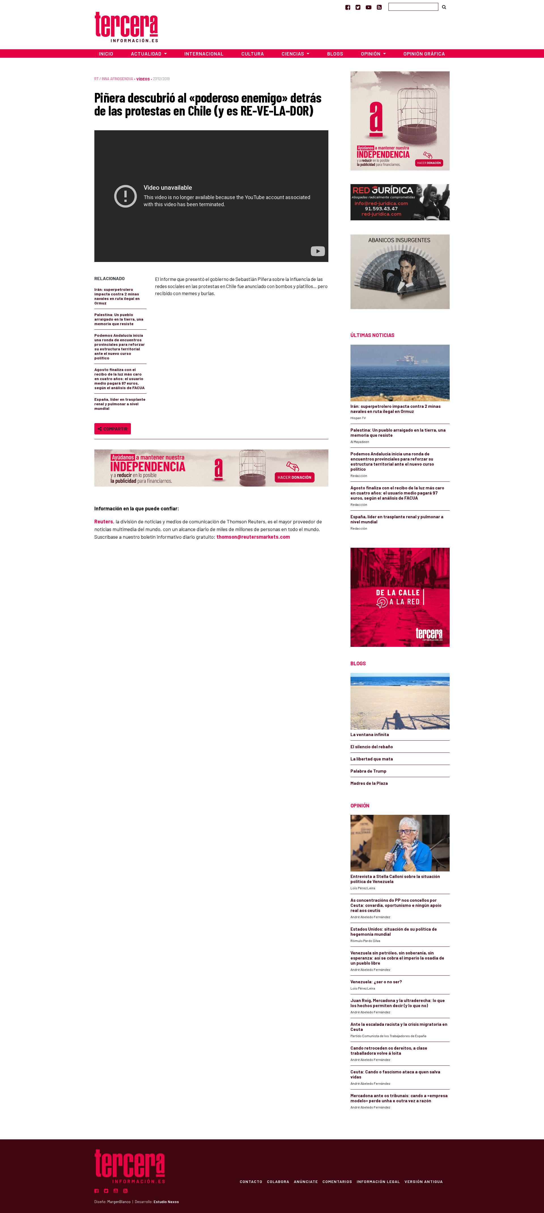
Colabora (278, 1181)
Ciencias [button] (293, 53)
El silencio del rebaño (371, 746)
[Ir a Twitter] (358, 7)
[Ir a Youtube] (368, 7)
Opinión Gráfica (424, 53)
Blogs (335, 53)
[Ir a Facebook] (347, 7)
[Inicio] (126, 26)
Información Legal (378, 1181)
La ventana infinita (369, 734)
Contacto (251, 1181)
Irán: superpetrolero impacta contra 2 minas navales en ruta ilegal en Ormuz (117, 296)
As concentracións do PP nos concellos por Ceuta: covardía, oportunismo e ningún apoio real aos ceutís (395, 905)
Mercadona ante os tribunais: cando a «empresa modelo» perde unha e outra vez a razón (399, 1098)
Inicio (106, 53)
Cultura (252, 53)
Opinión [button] (371, 53)
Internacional (204, 53)
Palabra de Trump (368, 770)
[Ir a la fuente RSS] (379, 7)
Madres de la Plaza (369, 783)
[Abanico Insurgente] (400, 273)
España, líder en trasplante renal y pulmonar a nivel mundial (119, 404)
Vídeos (143, 78)
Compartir (115, 428)
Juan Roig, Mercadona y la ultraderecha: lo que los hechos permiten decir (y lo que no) (397, 1003)
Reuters (103, 521)
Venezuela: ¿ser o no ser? (376, 981)
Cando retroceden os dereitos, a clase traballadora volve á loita (388, 1050)
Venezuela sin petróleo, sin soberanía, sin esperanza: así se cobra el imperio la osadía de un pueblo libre (397, 957)
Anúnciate (306, 1181)
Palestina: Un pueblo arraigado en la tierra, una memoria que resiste (118, 319)
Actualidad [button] (147, 53)
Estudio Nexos (166, 1201)
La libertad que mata (371, 758)
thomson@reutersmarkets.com (253, 537)
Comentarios (337, 1181)
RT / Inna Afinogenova (113, 78)
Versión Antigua (424, 1181)
